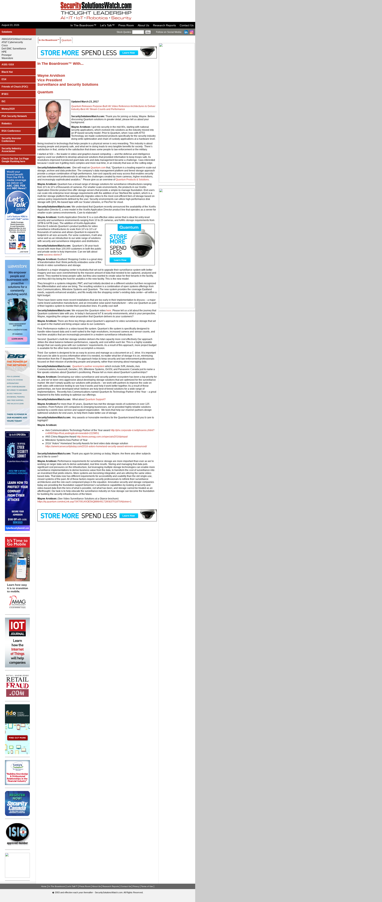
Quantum (45, 92)
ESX (4, 79)
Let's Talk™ (107, 25)
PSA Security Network (14, 116)
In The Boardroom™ (83, 25)
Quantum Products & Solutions (132, 179)
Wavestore (7, 58)
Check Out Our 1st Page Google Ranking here (15, 160)
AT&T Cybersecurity (12, 42)
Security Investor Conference (11, 139)
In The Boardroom (56, 886)
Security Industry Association (11, 150)
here (108, 310)
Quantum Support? (95, 399)
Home (44, 886)
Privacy (136, 886)
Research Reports (164, 25)
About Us (143, 25)
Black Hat (7, 72)
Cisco (5, 45)
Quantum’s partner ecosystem (88, 366)
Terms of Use (147, 886)
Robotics (7, 123)
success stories (52, 254)
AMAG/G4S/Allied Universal (17, 39)
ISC (4, 101)
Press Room (126, 25)
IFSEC (5, 94)
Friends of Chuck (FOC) (15, 86)
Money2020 (8, 108)
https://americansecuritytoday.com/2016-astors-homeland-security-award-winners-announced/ (96, 446)
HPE (4, 51)
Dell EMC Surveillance (14, 48)
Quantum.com (98, 167)
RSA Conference (11, 131)
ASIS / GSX (8, 64)
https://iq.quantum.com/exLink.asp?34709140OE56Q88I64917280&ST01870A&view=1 (84, 501)
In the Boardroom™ (49, 40)
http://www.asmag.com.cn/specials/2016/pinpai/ (102, 436)
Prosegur (7, 55)
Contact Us (187, 25)
